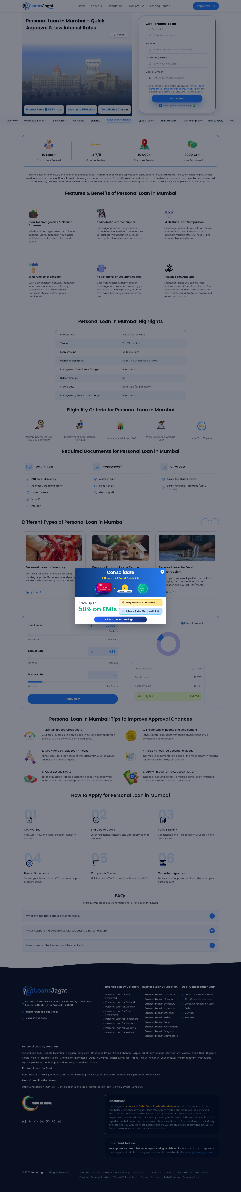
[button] (120, 596)
